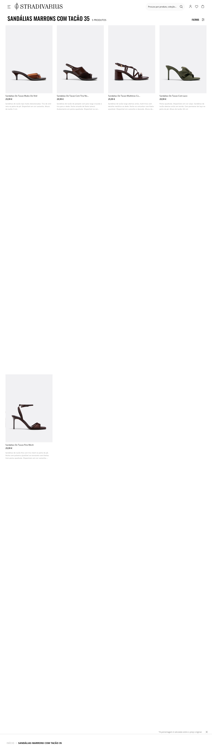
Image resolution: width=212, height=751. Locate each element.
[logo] (39, 7)
